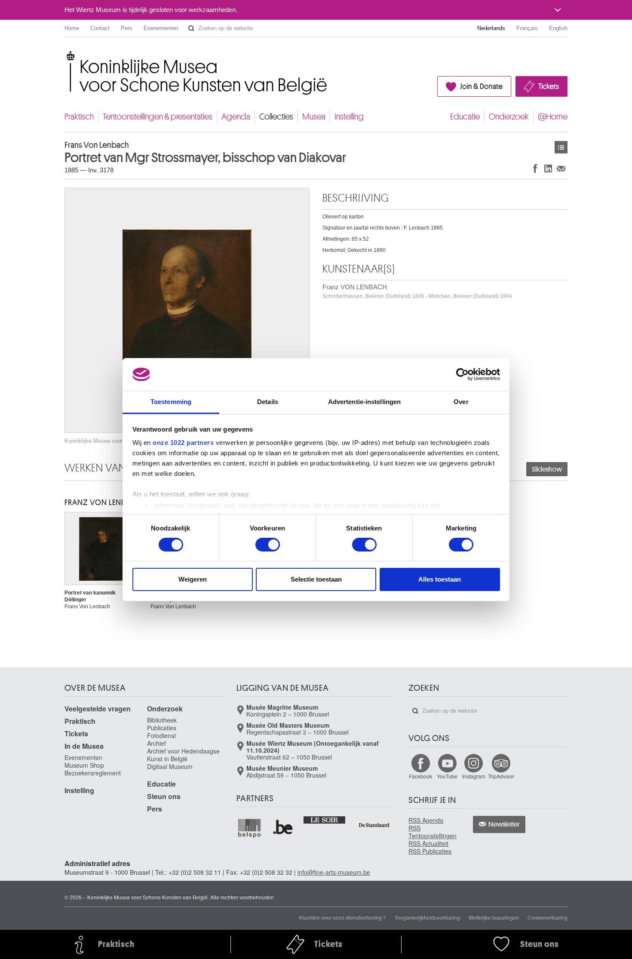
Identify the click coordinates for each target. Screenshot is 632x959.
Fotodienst (161, 735)
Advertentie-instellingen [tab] (364, 401)
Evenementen (161, 28)
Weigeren (192, 579)
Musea (313, 116)
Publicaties (161, 728)
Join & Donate (481, 86)
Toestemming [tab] (170, 401)
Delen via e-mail (561, 168)
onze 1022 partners (183, 442)
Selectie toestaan (316, 579)
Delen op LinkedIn (548, 168)
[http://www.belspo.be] (249, 828)
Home (71, 28)
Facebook (420, 776)
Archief (156, 743)
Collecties (276, 116)
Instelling (349, 116)
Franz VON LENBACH (417, 291)
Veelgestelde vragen (97, 709)
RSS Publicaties (429, 851)
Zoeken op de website (191, 28)
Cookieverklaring (548, 917)
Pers (126, 28)
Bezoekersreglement (92, 773)
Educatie (465, 116)
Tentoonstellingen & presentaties (157, 116)
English (558, 28)
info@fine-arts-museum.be (334, 872)
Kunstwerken (561, 147)
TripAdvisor (501, 776)
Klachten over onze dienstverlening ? (342, 917)
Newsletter (504, 824)
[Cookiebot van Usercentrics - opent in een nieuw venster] (462, 374)
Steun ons (164, 796)
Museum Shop (84, 765)
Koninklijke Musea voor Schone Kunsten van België (66, 55)
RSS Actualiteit (428, 843)
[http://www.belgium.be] (283, 828)
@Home (553, 116)
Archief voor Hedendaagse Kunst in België (183, 755)
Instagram (473, 776)
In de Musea (84, 746)
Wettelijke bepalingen (494, 917)
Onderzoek (509, 116)
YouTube (447, 776)
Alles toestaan (439, 579)
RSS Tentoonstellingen (432, 832)
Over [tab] (461, 401)
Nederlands (491, 28)
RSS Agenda (425, 820)
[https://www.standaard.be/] (374, 825)
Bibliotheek (162, 720)
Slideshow (547, 469)
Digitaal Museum (170, 766)
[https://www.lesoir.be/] (325, 819)
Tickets (548, 86)
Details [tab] (267, 401)
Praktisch (79, 116)
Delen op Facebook (535, 168)
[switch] (267, 545)
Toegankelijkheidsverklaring (427, 917)
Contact (100, 28)
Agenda (235, 116)
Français (527, 28)
